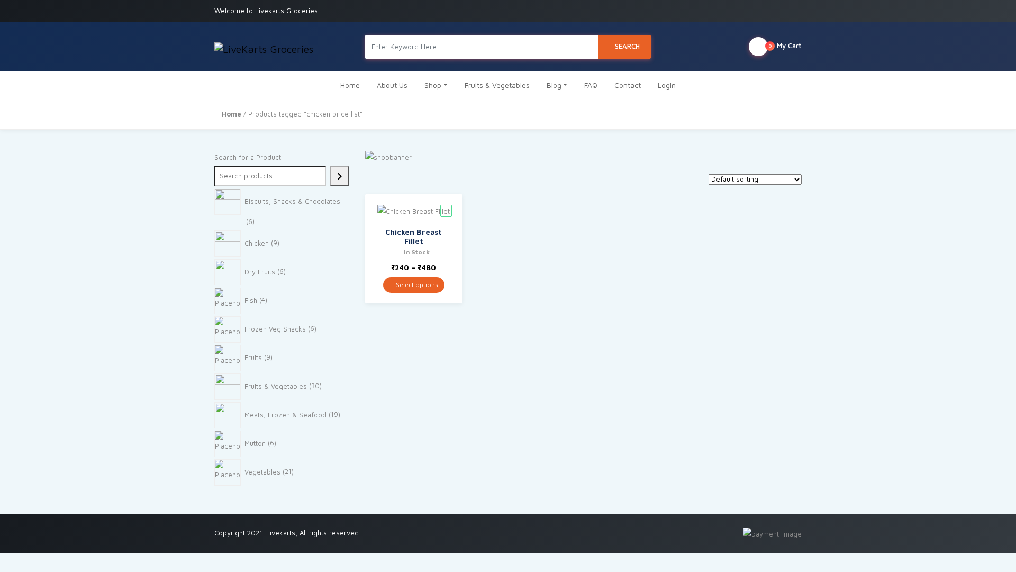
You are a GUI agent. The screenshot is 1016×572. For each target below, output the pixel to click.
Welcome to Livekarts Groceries (266, 10)
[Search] (339, 176)
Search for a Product (247, 157)
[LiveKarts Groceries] (263, 47)
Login (667, 85)
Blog (554, 85)
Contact (627, 85)
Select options (416, 285)
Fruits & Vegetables (497, 85)
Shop (432, 85)
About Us (392, 85)
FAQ (590, 85)
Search (627, 46)
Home (350, 85)
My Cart (785, 45)
